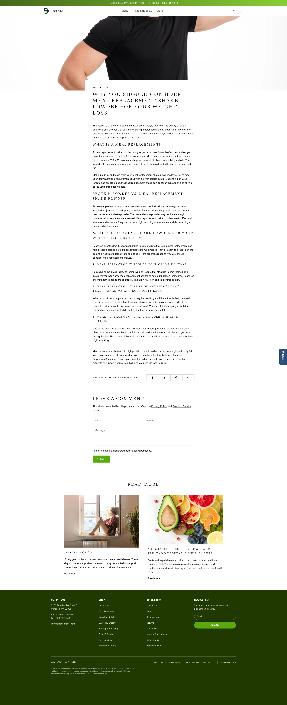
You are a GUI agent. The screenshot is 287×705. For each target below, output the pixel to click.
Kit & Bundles (105, 640)
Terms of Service (181, 406)
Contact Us (151, 605)
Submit (101, 459)
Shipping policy (209, 662)
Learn (160, 10)
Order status (152, 640)
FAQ (148, 611)
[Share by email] (188, 378)
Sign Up (215, 625)
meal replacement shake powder (113, 152)
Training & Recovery (108, 628)
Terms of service (192, 662)
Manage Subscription (156, 634)
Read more (70, 573)
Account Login (153, 645)
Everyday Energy (107, 622)
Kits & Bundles (143, 10)
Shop (125, 10)
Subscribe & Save (107, 645)
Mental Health (78, 552)
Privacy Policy (159, 406)
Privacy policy (175, 662)
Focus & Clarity (106, 634)
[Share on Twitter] (164, 378)
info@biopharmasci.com (63, 623)
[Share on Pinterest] (176, 378)
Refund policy (160, 662)
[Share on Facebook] (152, 378)
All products (105, 605)
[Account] (234, 11)
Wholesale (151, 628)
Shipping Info (152, 617)
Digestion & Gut (106, 617)
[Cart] (240, 11)
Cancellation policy (228, 662)
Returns (150, 622)
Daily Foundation (107, 611)
